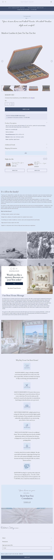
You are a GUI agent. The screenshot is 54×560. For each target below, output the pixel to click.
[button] (14, 278)
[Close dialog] (51, 267)
